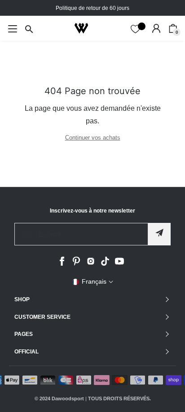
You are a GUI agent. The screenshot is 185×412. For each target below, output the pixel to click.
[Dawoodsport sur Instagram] (90, 264)
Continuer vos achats (92, 137)
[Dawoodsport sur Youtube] (119, 264)
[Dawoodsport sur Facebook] (61, 264)
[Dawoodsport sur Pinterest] (76, 264)
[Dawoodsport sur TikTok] (105, 264)
